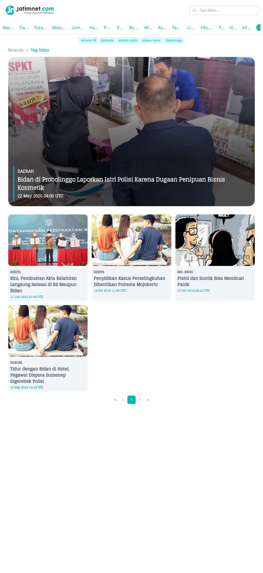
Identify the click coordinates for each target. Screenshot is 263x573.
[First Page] (115, 399)
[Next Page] (140, 399)
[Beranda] (29, 10)
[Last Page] (147, 399)
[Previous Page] (123, 399)
